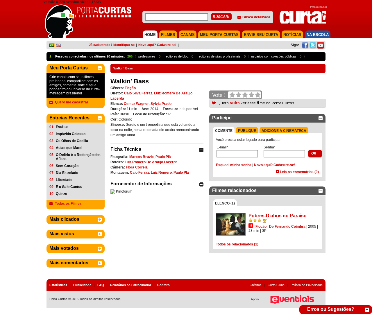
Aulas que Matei (69, 148)
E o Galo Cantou (69, 187)
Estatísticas (58, 285)
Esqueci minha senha (233, 165)
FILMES (168, 35)
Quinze (61, 194)
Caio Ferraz (139, 173)
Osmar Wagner (136, 104)
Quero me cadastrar (71, 102)
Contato (163, 285)
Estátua (62, 127)
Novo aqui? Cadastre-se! (157, 44)
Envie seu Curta (261, 35)
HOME (150, 35)
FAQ (100, 285)
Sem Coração (67, 166)
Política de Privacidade (307, 285)
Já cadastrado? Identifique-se (112, 44)
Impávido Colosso (70, 134)
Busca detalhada (256, 17)
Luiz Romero (161, 173)
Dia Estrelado (67, 173)
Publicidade (82, 285)
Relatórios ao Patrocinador (130, 285)
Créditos (256, 285)
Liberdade (64, 180)
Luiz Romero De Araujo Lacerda (151, 162)
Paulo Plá (163, 157)
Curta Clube (276, 285)
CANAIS (187, 35)
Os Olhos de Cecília (72, 141)
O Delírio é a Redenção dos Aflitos (78, 157)
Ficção (130, 88)
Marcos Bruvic (141, 157)
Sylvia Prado (161, 104)
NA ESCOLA (318, 35)
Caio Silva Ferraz (138, 93)
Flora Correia (137, 167)
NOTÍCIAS (292, 35)
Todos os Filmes (68, 204)
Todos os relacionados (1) (237, 244)
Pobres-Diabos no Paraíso (277, 215)
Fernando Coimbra (290, 227)
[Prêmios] (264, 220)
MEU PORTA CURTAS (219, 35)
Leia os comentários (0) (299, 172)
